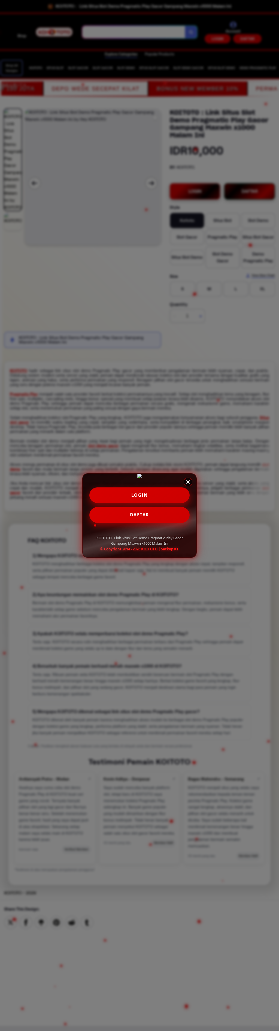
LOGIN (139, 495)
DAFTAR (139, 515)
